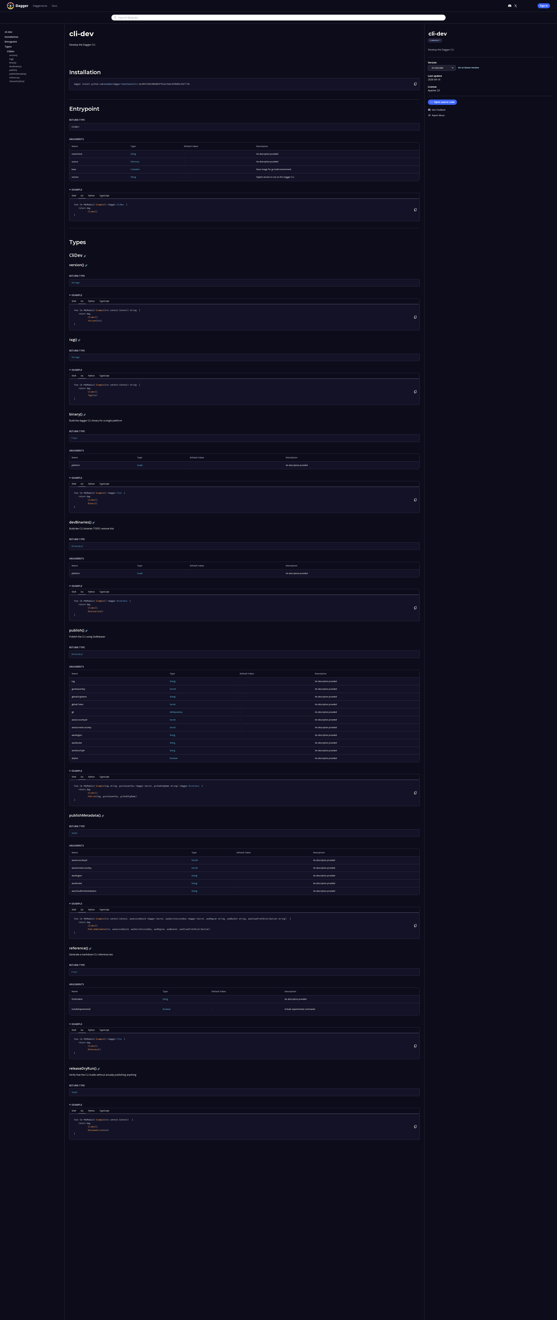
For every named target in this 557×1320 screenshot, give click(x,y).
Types (8, 46)
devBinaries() (15, 66)
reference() (14, 77)
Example (77, 189)
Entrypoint (11, 41)
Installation (11, 36)
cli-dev (8, 32)
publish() (13, 70)
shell (74, 195)
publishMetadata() (17, 73)
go (82, 195)
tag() (11, 59)
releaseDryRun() (16, 81)
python (91, 195)
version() (13, 55)
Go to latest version (468, 67)
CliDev (10, 51)
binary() (12, 62)
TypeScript (104, 195)
